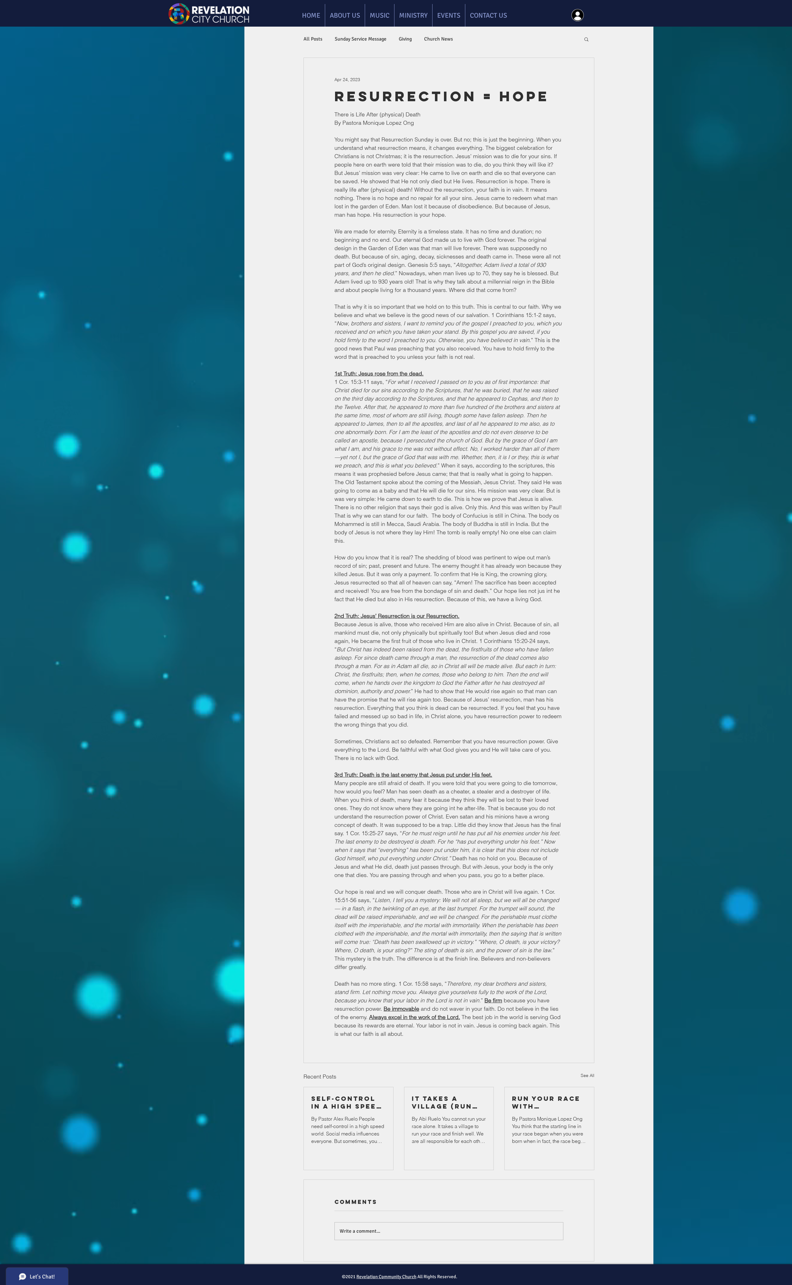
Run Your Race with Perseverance (546, 1102)
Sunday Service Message (360, 39)
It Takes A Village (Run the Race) (442, 1102)
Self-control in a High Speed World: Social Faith (346, 1102)
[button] (586, 39)
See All (587, 1075)
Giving (405, 39)
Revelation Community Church (386, 1276)
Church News (438, 39)
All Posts (312, 39)
